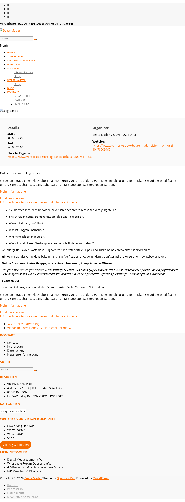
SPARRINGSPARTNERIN (21, 60)
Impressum (15, 347)
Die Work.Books (23, 72)
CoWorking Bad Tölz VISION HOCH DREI (37, 396)
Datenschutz (15, 350)
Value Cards (15, 434)
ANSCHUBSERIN (16, 56)
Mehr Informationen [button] (14, 191)
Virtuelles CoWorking (23, 324)
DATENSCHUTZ (23, 100)
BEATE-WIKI (14, 64)
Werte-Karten (16, 430)
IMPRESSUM (21, 104)
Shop (17, 76)
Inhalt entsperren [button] (12, 198)
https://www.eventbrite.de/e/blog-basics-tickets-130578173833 (49, 156)
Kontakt (12, 343)
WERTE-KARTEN (16, 80)
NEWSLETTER (22, 96)
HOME (11, 52)
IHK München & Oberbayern (26, 471)
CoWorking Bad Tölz (20, 426)
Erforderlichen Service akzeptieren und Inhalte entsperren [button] (39, 202)
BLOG (10, 88)
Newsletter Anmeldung (22, 354)
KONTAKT (13, 92)
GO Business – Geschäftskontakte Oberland (36, 467)
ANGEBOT (13, 68)
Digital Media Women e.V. (24, 459)
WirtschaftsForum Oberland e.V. (29, 463)
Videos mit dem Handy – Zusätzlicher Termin (39, 328)
